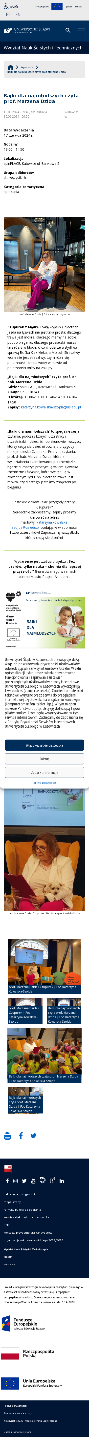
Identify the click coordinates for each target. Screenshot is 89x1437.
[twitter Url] (24, 1181)
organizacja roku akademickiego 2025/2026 (33, 1240)
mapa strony (12, 1202)
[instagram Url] (15, 1181)
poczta (69, 6)
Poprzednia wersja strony (18, 1413)
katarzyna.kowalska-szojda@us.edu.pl (51, 407)
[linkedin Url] (62, 1181)
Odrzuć (44, 758)
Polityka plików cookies (44, 782)
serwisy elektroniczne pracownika (26, 1217)
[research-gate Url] (52, 1181)
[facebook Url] (7, 1181)
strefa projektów (42, 6)
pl (8, 14)
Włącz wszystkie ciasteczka (44, 745)
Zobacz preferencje (44, 772)
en (18, 14)
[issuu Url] (42, 1181)
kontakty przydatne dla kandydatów (28, 1232)
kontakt (78, 6)
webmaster (10, 1264)
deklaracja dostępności (19, 1194)
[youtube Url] (33, 1181)
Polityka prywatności (15, 1405)
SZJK (7, 1225)
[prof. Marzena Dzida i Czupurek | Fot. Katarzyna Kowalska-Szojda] (44, 966)
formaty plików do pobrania (22, 1209)
